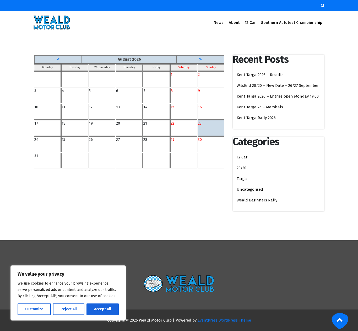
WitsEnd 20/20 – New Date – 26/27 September (278, 85)
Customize (34, 309)
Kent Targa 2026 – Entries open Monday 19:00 (278, 96)
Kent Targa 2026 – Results (260, 74)
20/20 (241, 168)
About (234, 22)
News (219, 22)
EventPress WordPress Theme (224, 320)
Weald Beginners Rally (257, 200)
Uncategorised (250, 189)
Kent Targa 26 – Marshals (260, 107)
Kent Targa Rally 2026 (256, 117)
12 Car (250, 22)
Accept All (102, 309)
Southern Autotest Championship (291, 22)
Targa (242, 178)
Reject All (69, 309)
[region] (68, 293)
